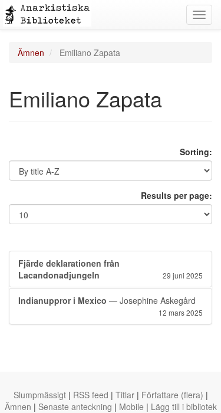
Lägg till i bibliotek (184, 406)
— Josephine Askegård (110, 305)
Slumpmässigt (40, 395)
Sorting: (196, 152)
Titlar (125, 395)
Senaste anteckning (75, 406)
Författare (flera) (172, 395)
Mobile (131, 406)
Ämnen (31, 52)
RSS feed (90, 395)
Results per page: (176, 195)
